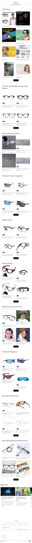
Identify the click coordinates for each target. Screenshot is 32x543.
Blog (8, 524)
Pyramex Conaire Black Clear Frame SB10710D (7, 254)
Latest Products (18, 77)
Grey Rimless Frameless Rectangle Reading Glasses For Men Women (8, 169)
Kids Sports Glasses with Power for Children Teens (22, 297)
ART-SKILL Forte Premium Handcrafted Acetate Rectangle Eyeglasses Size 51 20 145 (22, 124)
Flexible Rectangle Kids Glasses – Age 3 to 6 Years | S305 (9, 325)
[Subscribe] (16, 530)
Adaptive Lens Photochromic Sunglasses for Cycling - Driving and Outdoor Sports (22, 193)
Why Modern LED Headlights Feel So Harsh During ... (7, 498)
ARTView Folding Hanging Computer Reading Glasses (8, 457)
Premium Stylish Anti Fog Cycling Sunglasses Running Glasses (8, 193)
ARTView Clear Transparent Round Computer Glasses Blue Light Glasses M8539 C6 (8, 431)
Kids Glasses (4, 59)
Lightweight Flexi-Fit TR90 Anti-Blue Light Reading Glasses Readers (22, 475)
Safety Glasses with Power (20, 26)
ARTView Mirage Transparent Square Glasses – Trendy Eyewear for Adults (8, 413)
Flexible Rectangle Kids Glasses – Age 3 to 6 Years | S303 (23, 322)
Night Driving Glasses (5, 43)
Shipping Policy (16, 524)
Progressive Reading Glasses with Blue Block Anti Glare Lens (9, 474)
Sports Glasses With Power (6, 26)
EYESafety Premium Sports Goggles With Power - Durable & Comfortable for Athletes (8, 296)
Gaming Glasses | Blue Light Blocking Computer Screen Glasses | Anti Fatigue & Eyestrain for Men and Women (23, 413)
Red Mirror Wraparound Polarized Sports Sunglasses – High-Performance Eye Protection (8, 381)
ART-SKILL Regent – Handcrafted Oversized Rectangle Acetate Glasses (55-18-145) (8, 124)
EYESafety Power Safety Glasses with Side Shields (22, 254)
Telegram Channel (26, 524)
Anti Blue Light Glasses (20, 43)
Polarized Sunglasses (5, 77)
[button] (2, 3)
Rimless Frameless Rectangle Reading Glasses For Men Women (8, 150)
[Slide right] (18, 511)
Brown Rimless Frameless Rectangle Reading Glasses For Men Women (22, 169)
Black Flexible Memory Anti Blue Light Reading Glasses (23, 457)
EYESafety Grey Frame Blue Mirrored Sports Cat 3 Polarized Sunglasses (22, 369)
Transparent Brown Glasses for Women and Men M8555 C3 (23, 431)
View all (16, 80)
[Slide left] (14, 511)
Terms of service (5, 524)
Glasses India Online (7, 540)
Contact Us (11, 524)
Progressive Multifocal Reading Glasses (22, 59)
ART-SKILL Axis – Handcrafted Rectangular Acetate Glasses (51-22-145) (22, 105)
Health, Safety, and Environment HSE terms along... (21, 499)
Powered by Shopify (11, 540)
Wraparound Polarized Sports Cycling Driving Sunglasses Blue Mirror (7, 369)
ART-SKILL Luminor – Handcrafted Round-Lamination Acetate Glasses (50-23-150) (8, 105)
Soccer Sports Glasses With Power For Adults (21, 280)
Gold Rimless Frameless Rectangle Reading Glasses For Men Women (23, 150)
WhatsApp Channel (21, 524)
